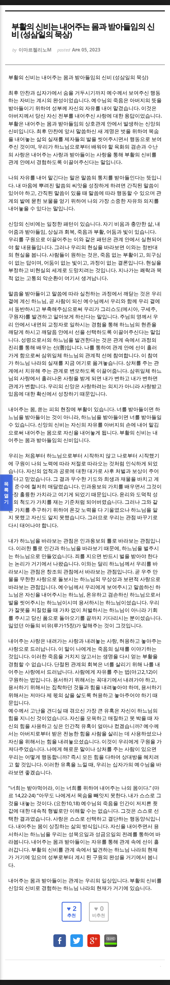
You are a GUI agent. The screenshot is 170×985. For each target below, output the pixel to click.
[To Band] (111, 937)
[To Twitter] (77, 937)
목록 (6, 492)
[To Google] (94, 937)
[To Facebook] (60, 937)
